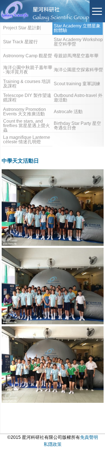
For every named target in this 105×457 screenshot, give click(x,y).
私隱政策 (53, 444)
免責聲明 (89, 437)
